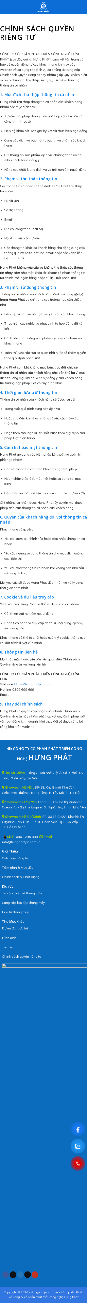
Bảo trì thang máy (15, 912)
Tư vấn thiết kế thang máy (22, 893)
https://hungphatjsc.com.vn (34, 684)
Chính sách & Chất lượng (20, 877)
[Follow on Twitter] (20, 1274)
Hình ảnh (9, 938)
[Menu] (5, 7)
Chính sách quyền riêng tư (21, 956)
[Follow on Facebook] (5, 1274)
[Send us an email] (27, 1274)
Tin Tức (8, 947)
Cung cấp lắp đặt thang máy (23, 903)
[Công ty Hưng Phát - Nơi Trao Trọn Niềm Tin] (44, 7)
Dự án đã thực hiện (16, 928)
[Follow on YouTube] (35, 1274)
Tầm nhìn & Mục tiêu (17, 867)
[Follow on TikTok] (13, 1274)
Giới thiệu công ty (15, 858)
